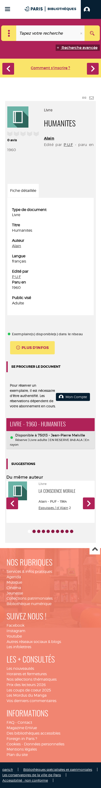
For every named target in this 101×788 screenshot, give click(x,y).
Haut (94, 549)
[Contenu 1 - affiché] (29, 531)
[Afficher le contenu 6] (52, 531)
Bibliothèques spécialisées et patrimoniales (57, 770)
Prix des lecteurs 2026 (26, 685)
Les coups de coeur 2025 (29, 690)
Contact (25, 722)
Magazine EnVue (22, 728)
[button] (91, 9)
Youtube (14, 636)
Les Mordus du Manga (27, 695)
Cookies (14, 744)
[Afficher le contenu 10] (71, 531)
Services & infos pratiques (29, 571)
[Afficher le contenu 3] (38, 531)
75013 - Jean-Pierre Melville (61, 435)
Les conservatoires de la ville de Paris (31, 775)
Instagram (16, 631)
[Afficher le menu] (7, 9)
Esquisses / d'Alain (53, 508)
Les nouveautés (20, 668)
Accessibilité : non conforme (25, 780)
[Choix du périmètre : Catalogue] (8, 33)
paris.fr (7, 770)
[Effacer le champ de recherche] (82, 33)
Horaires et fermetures (27, 674)
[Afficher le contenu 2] (34, 531)
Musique (14, 582)
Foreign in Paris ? (22, 738)
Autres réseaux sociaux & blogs (34, 641)
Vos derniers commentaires (31, 701)
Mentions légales (22, 749)
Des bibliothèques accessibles (33, 733)
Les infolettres (19, 647)
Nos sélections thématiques (32, 679)
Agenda (14, 577)
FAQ (10, 722)
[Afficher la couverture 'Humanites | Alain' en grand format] (17, 116)
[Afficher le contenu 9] (67, 531)
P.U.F (68, 144)
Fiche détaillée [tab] (23, 190)
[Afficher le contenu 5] (48, 531)
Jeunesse (15, 593)
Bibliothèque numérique (29, 604)
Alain (49, 138)
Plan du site (17, 754)
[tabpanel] (50, 256)
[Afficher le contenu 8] (62, 531)
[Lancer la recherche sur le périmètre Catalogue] (92, 33)
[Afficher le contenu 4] (43, 531)
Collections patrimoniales (30, 598)
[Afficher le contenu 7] (57, 531)
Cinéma (14, 588)
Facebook (15, 625)
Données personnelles (44, 744)
